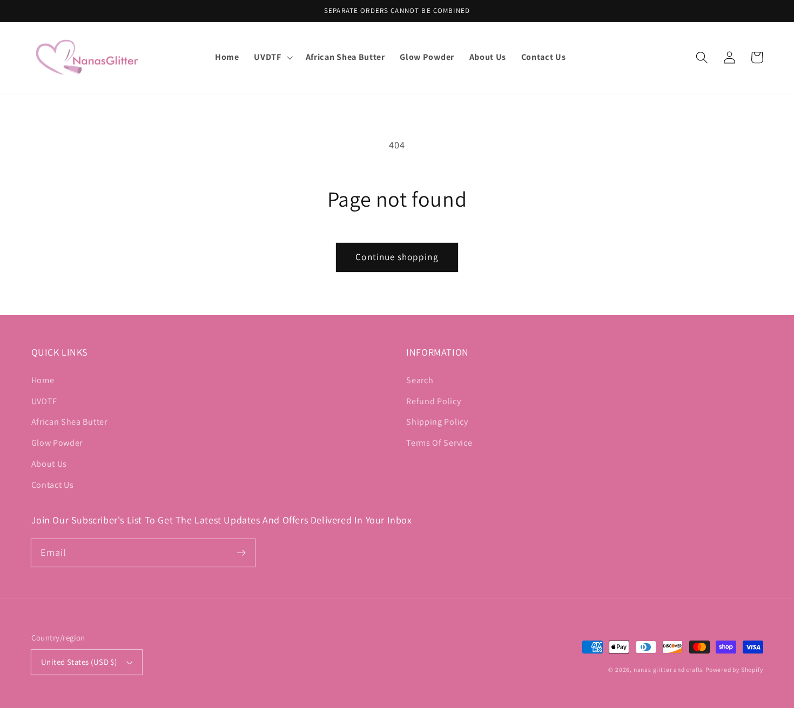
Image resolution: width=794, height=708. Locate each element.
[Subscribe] (241, 553)
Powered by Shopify (734, 669)
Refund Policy (433, 401)
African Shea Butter (69, 421)
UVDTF (44, 401)
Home (43, 380)
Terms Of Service (439, 442)
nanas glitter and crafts (668, 669)
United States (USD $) (79, 662)
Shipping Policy (437, 421)
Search (419, 380)
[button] (272, 57)
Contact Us (52, 485)
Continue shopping (397, 256)
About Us (49, 463)
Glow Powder (57, 442)
